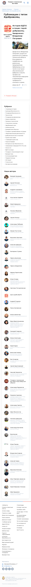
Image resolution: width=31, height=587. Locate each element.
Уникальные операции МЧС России (15, 145)
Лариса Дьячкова (15, 258)
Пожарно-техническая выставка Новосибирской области (18, 381)
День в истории (6, 519)
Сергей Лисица (14, 217)
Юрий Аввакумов (15, 204)
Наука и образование (6, 533)
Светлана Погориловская (17, 288)
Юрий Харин (14, 346)
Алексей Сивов (14, 461)
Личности (8, 147)
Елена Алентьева (15, 338)
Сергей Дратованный (16, 366)
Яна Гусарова (14, 359)
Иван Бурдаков (14, 492)
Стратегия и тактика (11, 123)
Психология (8, 162)
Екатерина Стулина (16, 251)
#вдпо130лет (6, 524)
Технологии (8, 115)
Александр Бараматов (17, 387)
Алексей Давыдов (15, 244)
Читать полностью (17, 87)
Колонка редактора (11, 156)
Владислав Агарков (16, 453)
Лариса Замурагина (16, 266)
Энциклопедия (6, 528)
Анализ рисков (9, 127)
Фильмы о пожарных (8, 549)
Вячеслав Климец (15, 352)
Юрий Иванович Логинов (17, 486)
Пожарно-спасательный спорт (14, 152)
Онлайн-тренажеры (23, 519)
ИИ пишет (8, 160)
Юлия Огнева (14, 279)
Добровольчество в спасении (14, 135)
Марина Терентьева (16, 272)
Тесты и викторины (22, 521)
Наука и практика (10, 119)
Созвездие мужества (11, 139)
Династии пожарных (8, 515)
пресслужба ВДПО (16, 294)
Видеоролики (6, 546)
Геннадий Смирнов (15, 331)
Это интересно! (21, 523)
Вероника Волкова (16, 469)
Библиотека (5, 530)
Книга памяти (6, 517)
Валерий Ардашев (15, 176)
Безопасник (13, 434)
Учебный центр (6, 522)
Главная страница (7, 9)
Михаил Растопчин (15, 231)
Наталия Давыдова (16, 418)
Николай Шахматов (16, 372)
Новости (4, 526)
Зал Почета (20, 530)
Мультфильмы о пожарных (6, 552)
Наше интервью (10, 141)
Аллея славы (6, 511)
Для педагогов (6, 540)
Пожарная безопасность (12, 113)
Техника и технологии (11, 121)
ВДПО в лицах (9, 149)
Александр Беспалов (16, 427)
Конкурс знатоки (22, 507)
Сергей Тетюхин (15, 183)
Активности (20, 525)
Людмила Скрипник (16, 395)
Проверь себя (21, 509)
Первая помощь (10, 158)
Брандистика (9, 154)
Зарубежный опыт (10, 125)
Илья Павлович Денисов (17, 479)
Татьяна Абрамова (15, 210)
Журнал (16, 9)
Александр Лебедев (16, 224)
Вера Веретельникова (17, 321)
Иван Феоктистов (15, 412)
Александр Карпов (16, 405)
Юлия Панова (14, 444)
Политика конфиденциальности (9, 583)
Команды (19, 527)
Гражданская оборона (12, 129)
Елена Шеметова (15, 314)
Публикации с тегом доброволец (11, 10)
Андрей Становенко (16, 189)
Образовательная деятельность (15, 133)
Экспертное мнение (11, 164)
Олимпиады (20, 505)
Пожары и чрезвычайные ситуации (15, 131)
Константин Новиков (16, 197)
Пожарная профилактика (12, 117)
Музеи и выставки (10, 137)
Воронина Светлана (16, 237)
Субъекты (5, 505)
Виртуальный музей (8, 542)
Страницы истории (10, 109)
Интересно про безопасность (14, 143)
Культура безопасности (12, 111)
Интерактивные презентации (21, 516)
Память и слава (6, 513)
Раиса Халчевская (15, 308)
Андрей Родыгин (15, 301)
